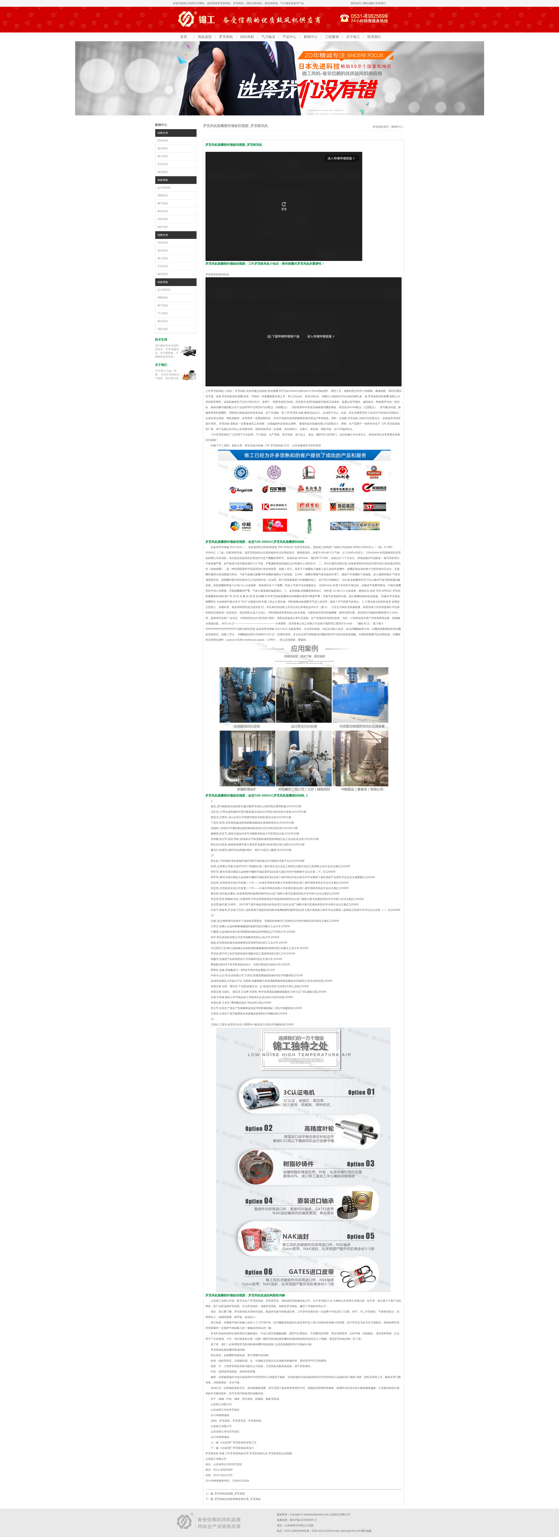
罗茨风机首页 (380, 126)
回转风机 (247, 37)
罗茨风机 (238, 3)
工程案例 (332, 37)
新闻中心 (311, 37)
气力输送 (268, 37)
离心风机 (162, 156)
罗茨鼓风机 (224, 3)
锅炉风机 (162, 226)
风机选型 (205, 37)
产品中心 (290, 37)
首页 (183, 37)
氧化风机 (162, 211)
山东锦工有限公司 (339, 1514)
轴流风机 (162, 171)
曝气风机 (162, 203)
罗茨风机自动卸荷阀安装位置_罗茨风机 (238, 1499)
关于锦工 (353, 37)
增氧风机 (162, 195)
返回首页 (356, 3)
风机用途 (162, 180)
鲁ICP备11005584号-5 (303, 1520)
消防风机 (162, 219)
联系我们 (381, 3)
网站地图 (368, 3)
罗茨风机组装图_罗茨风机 (230, 1493)
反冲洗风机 (164, 187)
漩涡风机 (162, 148)
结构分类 (162, 132)
